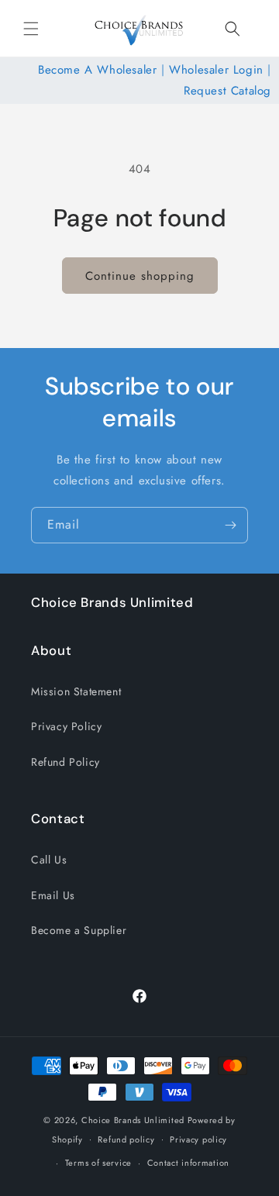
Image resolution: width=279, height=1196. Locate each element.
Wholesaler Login (216, 69)
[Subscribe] (230, 525)
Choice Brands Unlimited (132, 1120)
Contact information (188, 1162)
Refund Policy (65, 762)
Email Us (53, 895)
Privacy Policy (66, 726)
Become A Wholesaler (97, 69)
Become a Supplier (78, 930)
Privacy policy (198, 1139)
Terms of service (98, 1162)
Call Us (49, 859)
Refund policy (126, 1139)
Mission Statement (76, 691)
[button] (31, 29)
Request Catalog (227, 90)
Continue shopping (140, 275)
